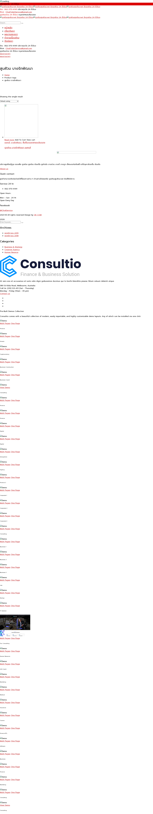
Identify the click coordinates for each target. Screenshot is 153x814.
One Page (15, 323)
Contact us (5, 293)
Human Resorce (11, 252)
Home (7, 75)
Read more (9, 140)
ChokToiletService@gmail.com (19, 12)
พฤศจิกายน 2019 (11, 233)
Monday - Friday (7, 291)
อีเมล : (2, 12)
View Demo (5, 387)
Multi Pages (5, 323)
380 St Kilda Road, (8, 285)
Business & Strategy (13, 247)
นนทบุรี (7, 142)
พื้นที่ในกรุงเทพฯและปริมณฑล (34, 142)
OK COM (38, 215)
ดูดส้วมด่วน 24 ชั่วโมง (9, 14)
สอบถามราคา (5, 53)
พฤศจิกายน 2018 (11, 235)
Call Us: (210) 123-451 (9, 288)
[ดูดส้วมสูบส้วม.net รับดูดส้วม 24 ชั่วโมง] (16, 6)
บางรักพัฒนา (16, 142)
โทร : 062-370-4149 (8, 9)
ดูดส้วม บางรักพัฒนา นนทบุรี (17, 147)
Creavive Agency (12, 249)
